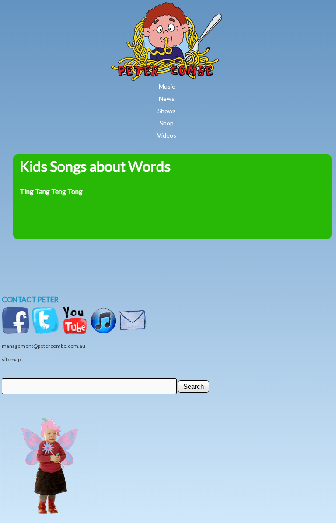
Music (167, 86)
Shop (167, 123)
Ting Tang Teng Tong (51, 191)
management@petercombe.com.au (43, 346)
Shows (167, 110)
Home (192, 8)
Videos (166, 135)
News (167, 98)
